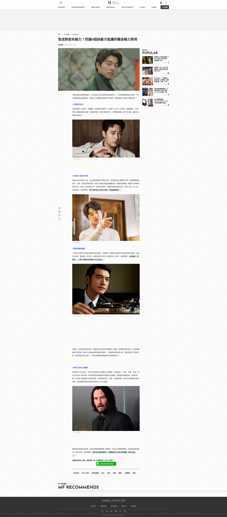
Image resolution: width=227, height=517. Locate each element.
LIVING (142, 7)
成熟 (114, 473)
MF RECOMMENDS (78, 487)
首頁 (59, 34)
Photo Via (78, 159)
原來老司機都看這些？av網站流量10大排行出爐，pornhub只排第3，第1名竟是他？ (161, 90)
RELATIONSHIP (127, 7)
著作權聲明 (114, 506)
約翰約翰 (60, 45)
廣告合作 (124, 506)
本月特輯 (165, 7)
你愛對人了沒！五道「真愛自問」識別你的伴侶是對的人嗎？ (161, 69)
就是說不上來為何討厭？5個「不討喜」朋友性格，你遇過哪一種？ (161, 58)
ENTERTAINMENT (78, 7)
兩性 (134, 473)
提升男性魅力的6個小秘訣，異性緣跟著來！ (104, 190)
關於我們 (93, 506)
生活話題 (66, 34)
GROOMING (110, 7)
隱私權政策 (103, 506)
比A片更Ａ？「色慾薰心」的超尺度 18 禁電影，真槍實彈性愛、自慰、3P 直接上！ (161, 80)
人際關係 (127, 473)
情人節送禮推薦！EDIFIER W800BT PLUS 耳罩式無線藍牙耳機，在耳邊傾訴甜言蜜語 (161, 101)
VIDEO (154, 7)
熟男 (108, 473)
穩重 (120, 473)
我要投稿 (133, 506)
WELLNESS (95, 7)
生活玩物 (75, 34)
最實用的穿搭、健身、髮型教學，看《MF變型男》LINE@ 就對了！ (93, 460)
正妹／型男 (85, 473)
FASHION (61, 7)
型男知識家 (95, 473)
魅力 (103, 473)
